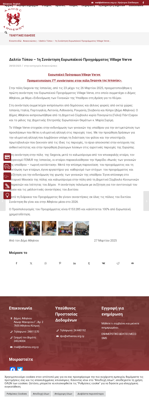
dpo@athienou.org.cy (72, 336)
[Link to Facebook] (143, 2)
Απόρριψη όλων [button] (63, 393)
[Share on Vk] (103, 263)
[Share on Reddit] (118, 263)
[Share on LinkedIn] (74, 263)
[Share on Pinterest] (60, 263)
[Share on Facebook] (16, 263)
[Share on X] (31, 263)
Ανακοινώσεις (49, 65)
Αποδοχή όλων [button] (41, 393)
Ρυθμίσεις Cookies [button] (17, 393)
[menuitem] (8, 4)
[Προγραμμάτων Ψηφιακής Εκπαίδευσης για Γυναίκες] (146, 201)
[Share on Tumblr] (89, 263)
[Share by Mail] (132, 263)
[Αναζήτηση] (6, 32)
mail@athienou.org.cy (26, 347)
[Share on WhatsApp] (46, 263)
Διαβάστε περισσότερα (90, 393)
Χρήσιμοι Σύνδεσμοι (128, 2)
